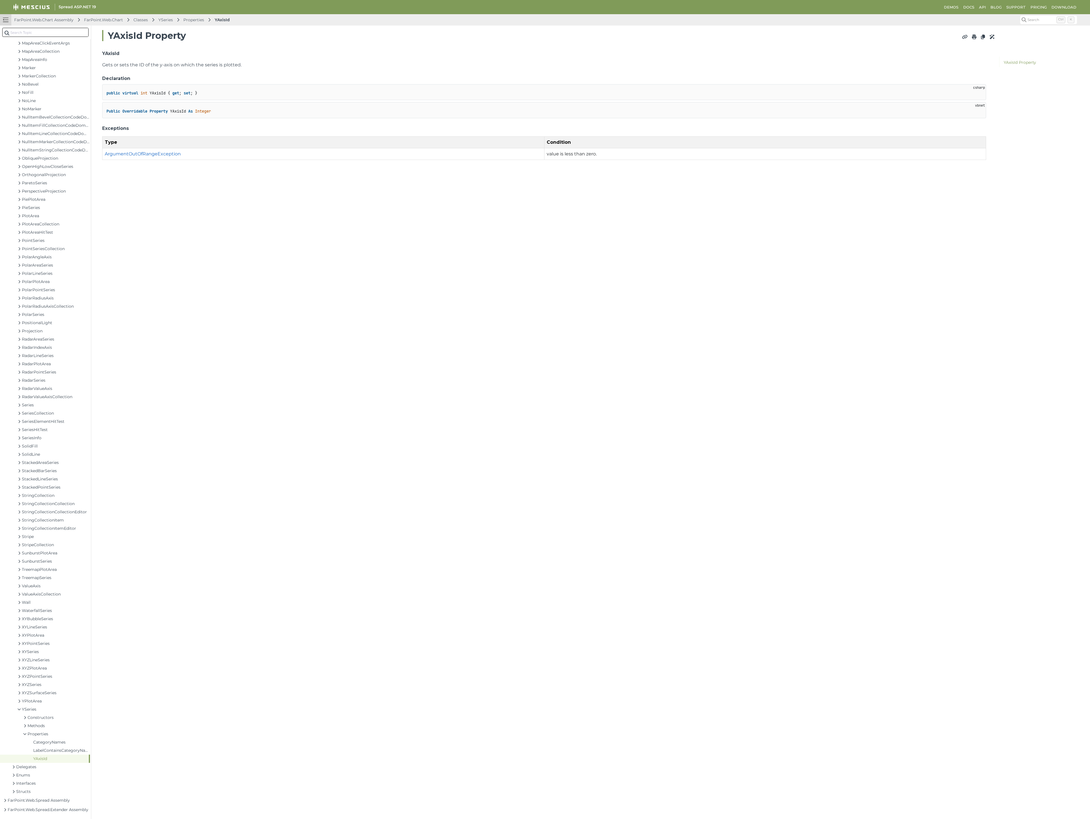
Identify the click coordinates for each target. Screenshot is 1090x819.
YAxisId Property (1020, 62)
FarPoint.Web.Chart (103, 19)
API (982, 7)
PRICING (1038, 7)
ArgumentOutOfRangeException (143, 154)
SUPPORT (1016, 7)
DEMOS (951, 7)
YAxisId (222, 19)
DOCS (968, 7)
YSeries (165, 19)
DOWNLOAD (1063, 7)
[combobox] (45, 32)
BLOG (996, 7)
